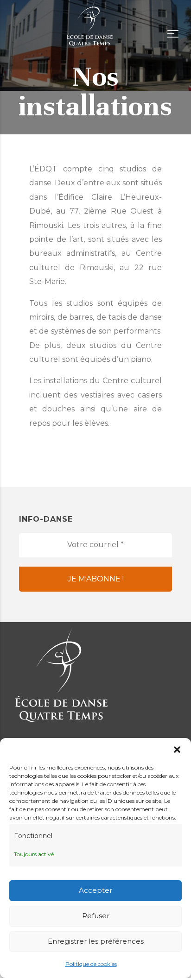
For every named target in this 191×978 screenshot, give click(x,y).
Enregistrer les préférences (96, 941)
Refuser (95, 915)
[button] (177, 749)
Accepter (95, 890)
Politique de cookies (91, 963)
